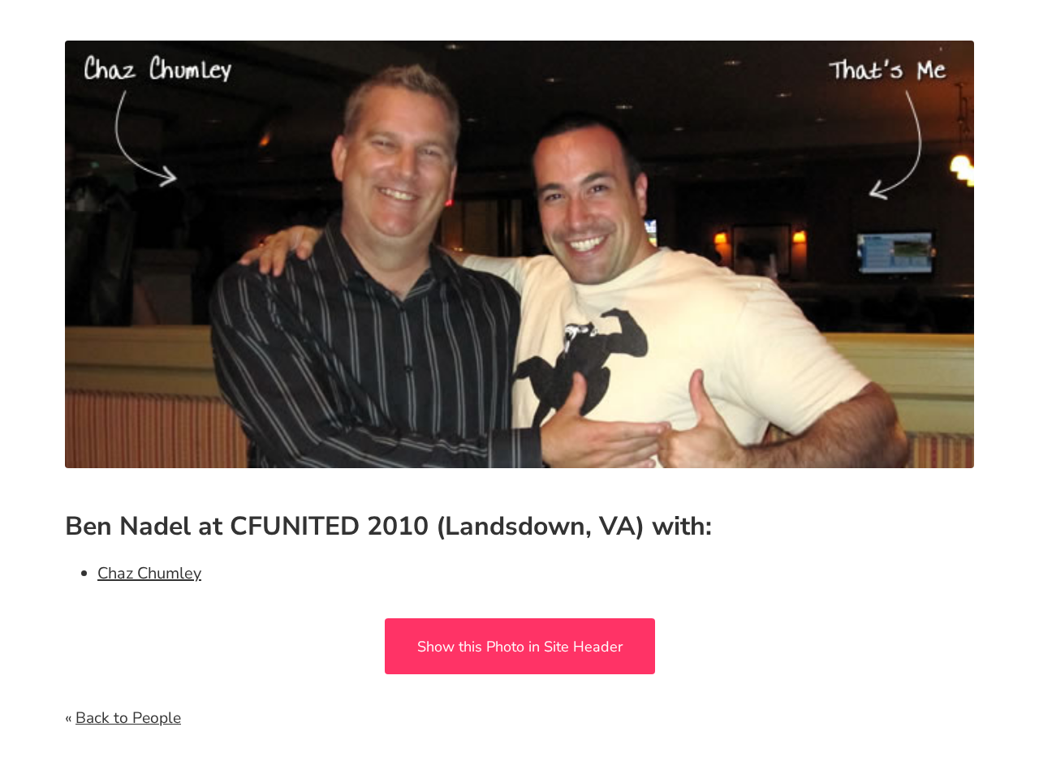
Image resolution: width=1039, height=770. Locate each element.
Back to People (128, 718)
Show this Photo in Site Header (520, 646)
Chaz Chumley (149, 573)
